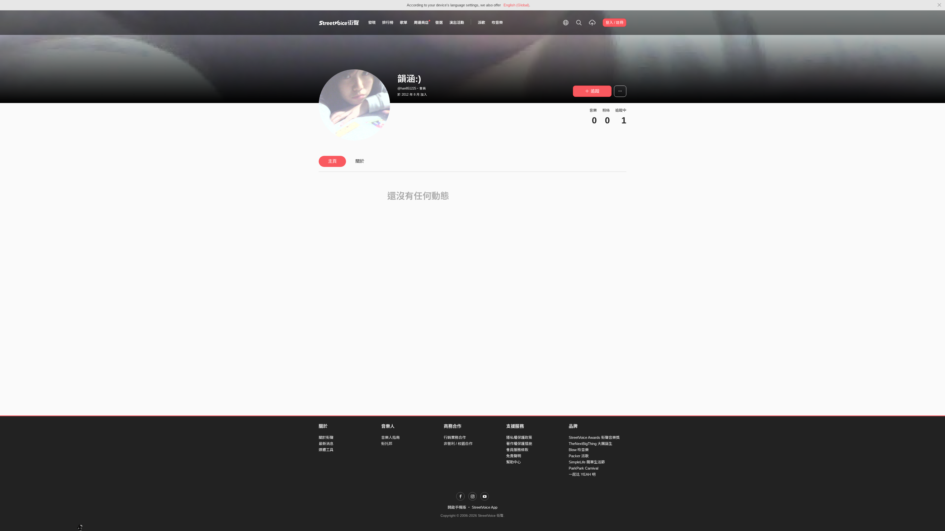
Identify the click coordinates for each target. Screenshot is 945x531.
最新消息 (326, 444)
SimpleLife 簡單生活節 (587, 462)
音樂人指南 (390, 437)
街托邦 (386, 444)
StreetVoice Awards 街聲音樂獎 (594, 437)
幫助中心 (513, 462)
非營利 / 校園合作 (458, 444)
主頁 (332, 161)
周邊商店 (421, 22)
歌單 (403, 22)
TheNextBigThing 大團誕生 (590, 444)
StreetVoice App (484, 507)
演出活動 (456, 22)
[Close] (939, 5)
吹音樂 (497, 22)
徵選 (439, 22)
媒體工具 (326, 450)
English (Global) (516, 5)
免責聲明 (513, 456)
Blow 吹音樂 (579, 450)
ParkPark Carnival (583, 468)
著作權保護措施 (519, 444)
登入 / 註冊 (614, 22)
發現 (372, 22)
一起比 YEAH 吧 (582, 474)
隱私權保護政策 (519, 437)
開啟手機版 (457, 507)
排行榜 (387, 22)
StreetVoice (339, 22)
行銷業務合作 (455, 437)
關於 (359, 161)
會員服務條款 (517, 450)
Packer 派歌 (579, 456)
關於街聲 (326, 437)
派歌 (481, 22)
